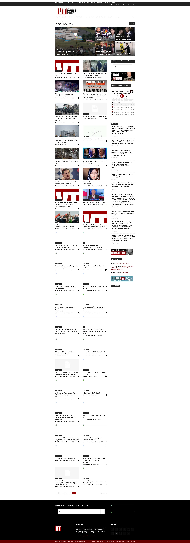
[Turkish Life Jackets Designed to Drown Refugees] (67, 258)
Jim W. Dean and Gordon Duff (61, 77)
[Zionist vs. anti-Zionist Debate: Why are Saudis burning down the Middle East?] (95, 322)
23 (106, 118)
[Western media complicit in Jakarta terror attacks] (67, 86)
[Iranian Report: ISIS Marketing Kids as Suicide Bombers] (95, 344)
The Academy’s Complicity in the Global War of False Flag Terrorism (94, 460)
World (103, 17)
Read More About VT (95, 532)
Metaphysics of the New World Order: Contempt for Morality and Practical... (94, 309)
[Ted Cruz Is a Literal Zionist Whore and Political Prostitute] (67, 174)
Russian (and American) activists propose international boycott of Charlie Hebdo (94, 96)
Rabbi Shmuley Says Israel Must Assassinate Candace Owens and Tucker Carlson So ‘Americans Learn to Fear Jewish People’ (122, 153)
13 (106, 376)
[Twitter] (126, 5)
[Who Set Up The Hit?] (75, 44)
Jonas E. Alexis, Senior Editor (61, 185)
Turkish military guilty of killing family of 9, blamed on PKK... (66, 246)
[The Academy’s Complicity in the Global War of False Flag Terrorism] (95, 451)
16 (106, 269)
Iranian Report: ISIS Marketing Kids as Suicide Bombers (95, 353)
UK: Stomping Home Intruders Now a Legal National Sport (95, 74)
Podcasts (110, 17)
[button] (133, 17)
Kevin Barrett (126, 263)
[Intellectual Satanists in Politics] (95, 195)
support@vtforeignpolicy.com (89, 536)
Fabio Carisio (124, 266)
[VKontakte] (129, 5)
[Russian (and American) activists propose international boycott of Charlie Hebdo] (95, 86)
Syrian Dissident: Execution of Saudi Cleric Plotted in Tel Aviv (66, 330)
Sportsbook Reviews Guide (72, 541)
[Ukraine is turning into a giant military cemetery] (125, 48)
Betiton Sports (82, 541)
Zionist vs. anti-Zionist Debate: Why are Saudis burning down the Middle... (94, 331)
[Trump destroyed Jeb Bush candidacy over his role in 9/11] (95, 238)
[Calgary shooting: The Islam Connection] (95, 174)
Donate (88, 2)
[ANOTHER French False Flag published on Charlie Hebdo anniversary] (67, 299)
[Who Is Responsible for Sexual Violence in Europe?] (95, 258)
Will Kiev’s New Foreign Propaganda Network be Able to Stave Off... (66, 417)
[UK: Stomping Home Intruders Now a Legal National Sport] (95, 66)
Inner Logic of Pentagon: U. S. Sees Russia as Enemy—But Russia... (67, 373)
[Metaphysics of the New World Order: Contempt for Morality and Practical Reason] (95, 299)
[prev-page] (56, 493)
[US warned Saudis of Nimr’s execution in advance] (67, 344)
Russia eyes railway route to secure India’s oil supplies (122, 175)
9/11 (56, 91)
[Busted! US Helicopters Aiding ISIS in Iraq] (95, 279)
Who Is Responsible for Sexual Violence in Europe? (93, 267)
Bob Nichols (120, 269)
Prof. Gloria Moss (115, 267)
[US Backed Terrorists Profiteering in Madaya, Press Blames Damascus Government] (67, 195)
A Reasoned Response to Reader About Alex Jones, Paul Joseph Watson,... (66, 395)
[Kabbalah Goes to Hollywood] (67, 451)
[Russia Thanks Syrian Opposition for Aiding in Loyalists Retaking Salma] (67, 109)
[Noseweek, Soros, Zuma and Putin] (95, 109)
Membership (93, 2)
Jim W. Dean (58, 165)
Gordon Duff (58, 144)
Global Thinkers (115, 285)
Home (56, 21)
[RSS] (121, 5)
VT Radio (117, 17)
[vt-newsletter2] (122, 281)
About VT (76, 2)
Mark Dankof (123, 267)
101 (70, 493)
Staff (80, 2)
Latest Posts (114, 123)
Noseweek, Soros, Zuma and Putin (95, 116)
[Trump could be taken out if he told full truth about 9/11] (95, 153)
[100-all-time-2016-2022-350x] (123, 512)
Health (64, 17)
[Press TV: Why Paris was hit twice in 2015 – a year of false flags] (95, 473)
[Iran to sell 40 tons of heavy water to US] (67, 153)
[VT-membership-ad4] (123, 81)
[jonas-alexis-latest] (122, 254)
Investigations (78, 17)
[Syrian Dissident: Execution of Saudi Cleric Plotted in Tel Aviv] (67, 322)
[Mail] (114, 5)
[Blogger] (109, 5)
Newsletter (99, 2)
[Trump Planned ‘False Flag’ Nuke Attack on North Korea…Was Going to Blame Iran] (105, 48)
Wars (97, 17)
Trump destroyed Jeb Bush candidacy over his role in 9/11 (93, 246)
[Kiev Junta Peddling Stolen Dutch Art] (95, 408)
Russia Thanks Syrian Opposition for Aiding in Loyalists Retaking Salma (66, 118)
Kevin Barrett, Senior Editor (61, 97)
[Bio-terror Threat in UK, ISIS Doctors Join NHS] (95, 430)
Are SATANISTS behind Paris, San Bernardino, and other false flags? (95, 226)
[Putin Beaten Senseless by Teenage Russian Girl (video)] (67, 217)
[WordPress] (131, 5)
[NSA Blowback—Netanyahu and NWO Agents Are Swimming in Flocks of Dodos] (67, 473)
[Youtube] (133, 5)
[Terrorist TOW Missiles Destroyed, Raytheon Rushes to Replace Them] (67, 430)
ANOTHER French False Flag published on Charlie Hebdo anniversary (65, 309)
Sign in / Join (70, 2)
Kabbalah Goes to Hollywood (65, 458)
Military (91, 17)
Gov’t (58, 17)
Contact (113, 2)
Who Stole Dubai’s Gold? (91, 393)
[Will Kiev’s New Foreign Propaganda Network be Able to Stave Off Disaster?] (67, 408)
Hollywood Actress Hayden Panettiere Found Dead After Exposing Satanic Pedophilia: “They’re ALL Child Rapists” (122, 185)
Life (86, 17)
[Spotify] (124, 5)
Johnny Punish (124, 272)
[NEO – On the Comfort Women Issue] (67, 66)
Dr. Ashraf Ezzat (86, 376)
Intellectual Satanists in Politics (94, 202)
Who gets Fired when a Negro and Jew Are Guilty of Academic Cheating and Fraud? (122, 213)
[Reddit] (116, 5)
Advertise (109, 2)
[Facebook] (111, 5)
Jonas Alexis (118, 263)
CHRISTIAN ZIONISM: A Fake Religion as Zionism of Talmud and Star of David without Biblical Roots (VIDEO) (122, 142)
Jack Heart (130, 266)
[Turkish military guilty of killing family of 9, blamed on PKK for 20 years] (67, 238)
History (70, 17)
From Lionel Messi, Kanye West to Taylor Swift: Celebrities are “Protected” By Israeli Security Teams (121, 165)
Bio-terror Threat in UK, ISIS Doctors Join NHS (92, 439)
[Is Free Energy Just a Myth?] (95, 131)
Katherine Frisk (86, 118)
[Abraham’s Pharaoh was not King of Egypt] (95, 365)
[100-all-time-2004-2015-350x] (123, 505)
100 (66, 493)
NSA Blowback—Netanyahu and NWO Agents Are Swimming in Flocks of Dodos (66, 483)
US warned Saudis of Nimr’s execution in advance (65, 353)
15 (78, 398)
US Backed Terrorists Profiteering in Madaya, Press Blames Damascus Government (66, 204)
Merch (104, 2)
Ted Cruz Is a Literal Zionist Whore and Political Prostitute (67, 183)
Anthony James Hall (87, 464)
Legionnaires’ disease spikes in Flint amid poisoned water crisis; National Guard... (66, 140)
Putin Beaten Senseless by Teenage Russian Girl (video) (65, 226)
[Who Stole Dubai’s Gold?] (95, 385)
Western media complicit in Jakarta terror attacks (64, 95)
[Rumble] (119, 5)
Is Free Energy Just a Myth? (92, 139)
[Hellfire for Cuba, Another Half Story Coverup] (67, 279)
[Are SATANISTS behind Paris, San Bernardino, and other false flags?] (95, 217)
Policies (83, 2)
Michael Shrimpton (61, 54)
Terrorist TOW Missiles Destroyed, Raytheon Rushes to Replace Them (67, 439)
